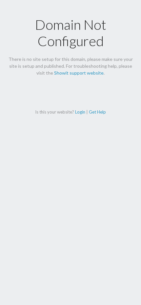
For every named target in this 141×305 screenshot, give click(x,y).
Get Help (97, 112)
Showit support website (79, 73)
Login (80, 112)
